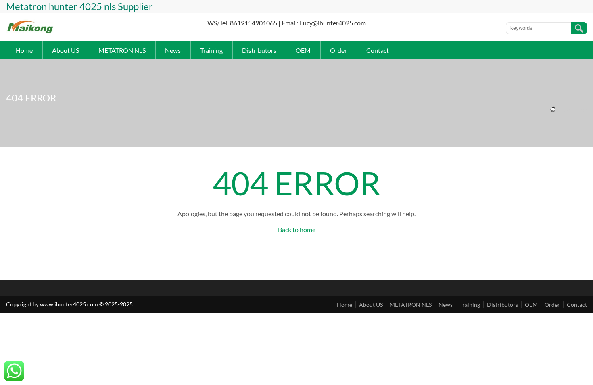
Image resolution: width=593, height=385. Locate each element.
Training (211, 50)
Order (338, 50)
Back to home (296, 229)
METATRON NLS (122, 50)
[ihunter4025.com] (30, 32)
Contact (377, 50)
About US (65, 50)
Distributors (259, 50)
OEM (303, 50)
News (173, 50)
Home (24, 50)
